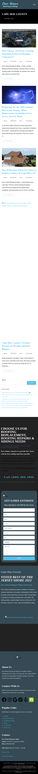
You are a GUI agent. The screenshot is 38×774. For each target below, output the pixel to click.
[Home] (2, 18)
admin (5, 61)
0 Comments (29, 61)
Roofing (6, 716)
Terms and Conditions (7, 756)
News (20, 61)
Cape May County (9, 18)
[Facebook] (4, 699)
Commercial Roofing (9, 720)
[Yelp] (26, 699)
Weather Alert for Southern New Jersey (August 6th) (14, 407)
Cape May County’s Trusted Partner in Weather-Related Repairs (16, 346)
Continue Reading (10, 78)
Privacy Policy (6, 752)
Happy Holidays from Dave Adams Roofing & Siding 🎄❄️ (17, 392)
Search (4, 380)
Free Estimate (7, 725)
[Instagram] (9, 699)
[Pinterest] (20, 699)
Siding (5, 723)
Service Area (7, 727)
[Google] (15, 699)
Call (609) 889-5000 (19, 477)
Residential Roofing (9, 718)
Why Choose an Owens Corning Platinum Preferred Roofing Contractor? (17, 54)
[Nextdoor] (31, 699)
